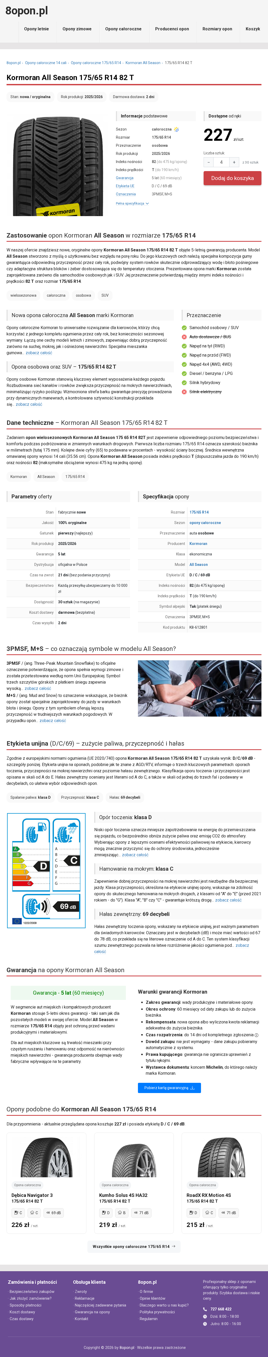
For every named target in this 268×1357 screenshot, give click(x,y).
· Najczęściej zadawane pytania (99, 1305)
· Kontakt (80, 1319)
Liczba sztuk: (214, 153)
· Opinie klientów (151, 1298)
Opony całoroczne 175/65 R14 (96, 63)
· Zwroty (80, 1292)
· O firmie (145, 1292)
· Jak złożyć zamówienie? (30, 1298)
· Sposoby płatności (24, 1305)
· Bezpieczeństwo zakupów (31, 1292)
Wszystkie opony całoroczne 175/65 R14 (131, 1246)
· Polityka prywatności (156, 1312)
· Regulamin (148, 1319)
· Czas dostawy (21, 1319)
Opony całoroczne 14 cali (45, 63)
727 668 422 (220, 1309)
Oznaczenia (126, 194)
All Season (198, 564)
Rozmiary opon (217, 28)
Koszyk (253, 28)
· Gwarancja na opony (91, 1312)
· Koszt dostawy (21, 1312)
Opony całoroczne (123, 28)
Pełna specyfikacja (131, 203)
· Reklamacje (83, 1298)
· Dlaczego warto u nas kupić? (163, 1305)
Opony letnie (36, 28)
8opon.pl (26, 10)
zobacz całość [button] (39, 352)
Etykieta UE (125, 186)
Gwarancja (124, 178)
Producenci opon (172, 28)
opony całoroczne (205, 523)
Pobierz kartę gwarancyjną (166, 1088)
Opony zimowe (77, 28)
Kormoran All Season (143, 63)
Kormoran (198, 544)
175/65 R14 (199, 512)
